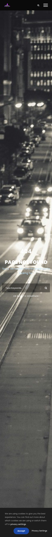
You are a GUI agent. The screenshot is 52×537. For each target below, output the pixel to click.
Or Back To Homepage (26, 296)
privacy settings (18, 524)
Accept (21, 530)
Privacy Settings (39, 530)
